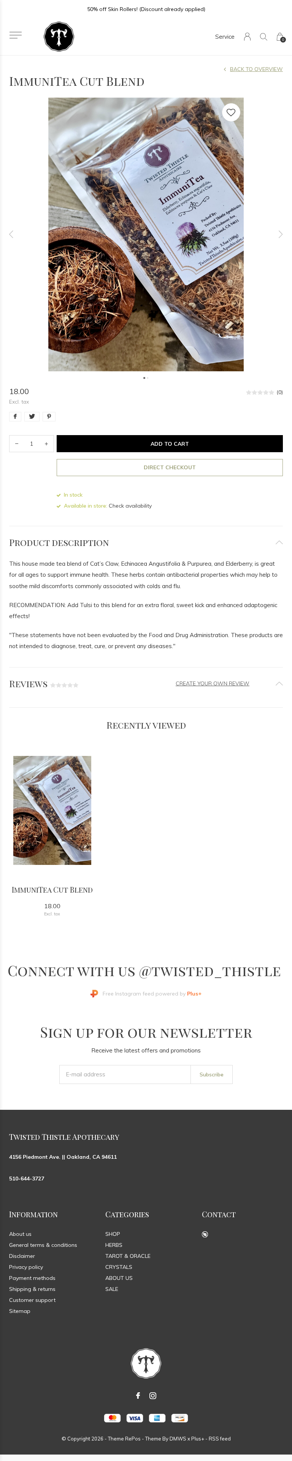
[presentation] (11, 234)
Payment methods (32, 1278)
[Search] (263, 37)
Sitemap (19, 1311)
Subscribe (212, 1074)
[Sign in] (247, 37)
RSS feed (220, 1439)
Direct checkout (170, 467)
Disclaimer (22, 1256)
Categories (127, 1214)
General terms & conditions (43, 1245)
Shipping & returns (32, 1289)
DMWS (178, 1439)
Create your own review (212, 683)
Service (225, 36)
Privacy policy (26, 1267)
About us (20, 1234)
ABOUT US (119, 1278)
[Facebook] (138, 1395)
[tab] (146, 542)
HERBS (113, 1245)
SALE (111, 1289)
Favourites (231, 112)
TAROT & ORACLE (128, 1256)
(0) (279, 392)
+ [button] (46, 443)
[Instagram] (152, 1395)
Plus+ (197, 1439)
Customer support (32, 1300)
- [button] (16, 443)
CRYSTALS (118, 1267)
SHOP (112, 1234)
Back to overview (256, 69)
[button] (15, 35)
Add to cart (170, 443)
